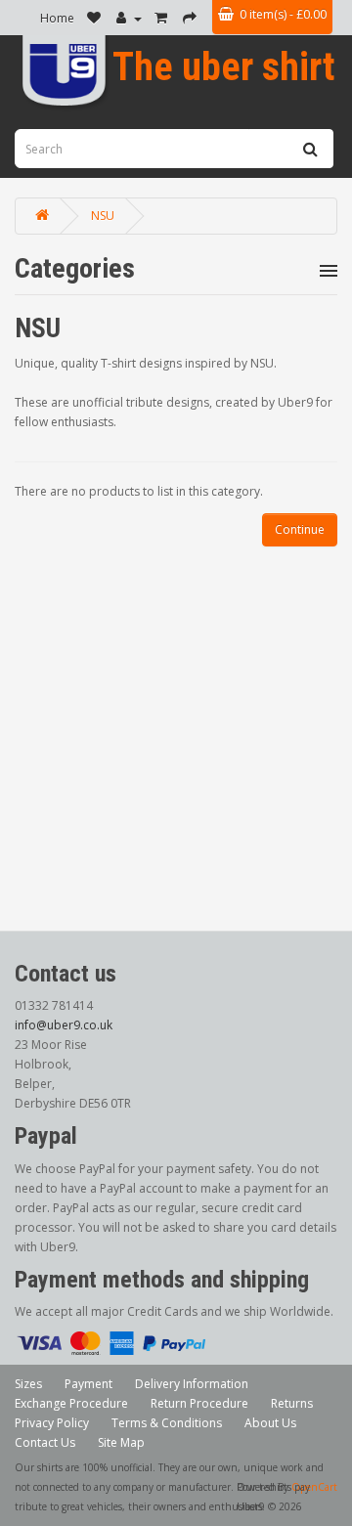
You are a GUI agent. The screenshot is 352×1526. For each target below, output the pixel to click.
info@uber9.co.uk (63, 1025)
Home (57, 18)
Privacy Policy (52, 1423)
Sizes (28, 1383)
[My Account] (129, 18)
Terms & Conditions (166, 1423)
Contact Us (45, 1442)
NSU (102, 215)
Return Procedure (199, 1403)
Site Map (121, 1442)
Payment (88, 1383)
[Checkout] (191, 18)
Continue (300, 529)
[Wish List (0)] (95, 18)
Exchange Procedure (71, 1403)
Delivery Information (191, 1383)
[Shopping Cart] (162, 18)
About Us (270, 1423)
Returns (292, 1403)
